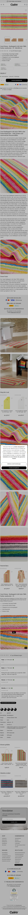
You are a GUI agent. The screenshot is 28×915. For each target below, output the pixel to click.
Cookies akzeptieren (14, 467)
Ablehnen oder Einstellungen (14, 463)
